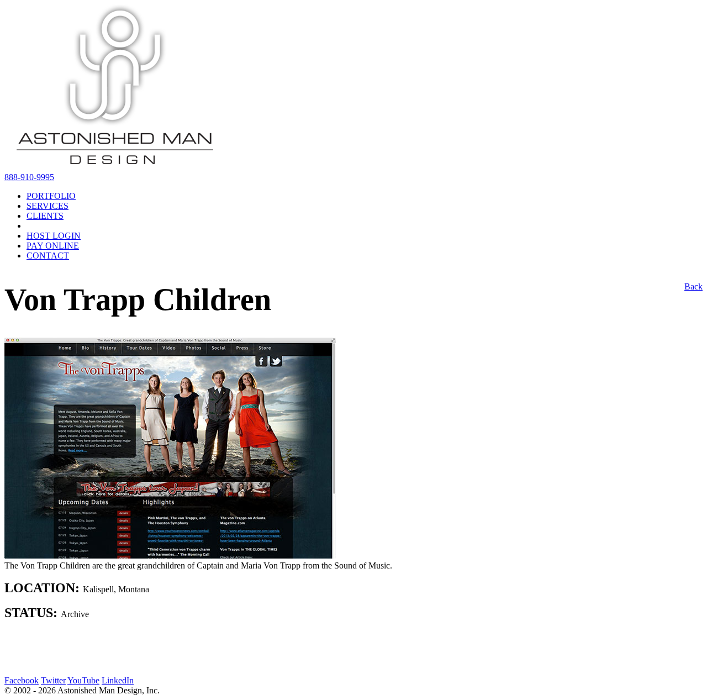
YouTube (83, 680)
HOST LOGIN (54, 235)
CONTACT (48, 255)
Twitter (53, 680)
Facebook (21, 680)
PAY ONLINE (53, 245)
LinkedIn (118, 680)
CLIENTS (45, 215)
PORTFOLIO (51, 196)
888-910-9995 (29, 177)
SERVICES (47, 205)
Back (693, 286)
